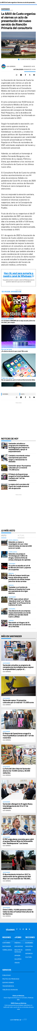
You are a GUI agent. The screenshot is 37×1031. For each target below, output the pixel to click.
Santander (5, 9)
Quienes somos (8, 982)
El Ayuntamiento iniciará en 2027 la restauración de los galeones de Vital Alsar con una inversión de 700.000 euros (17, 877)
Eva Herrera (10, 66)
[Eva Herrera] (3, 66)
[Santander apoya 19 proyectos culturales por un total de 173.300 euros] (4, 468)
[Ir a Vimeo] (26, 929)
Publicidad (6, 975)
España (28, 950)
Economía (29, 943)
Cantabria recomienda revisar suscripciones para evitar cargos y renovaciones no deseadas (19, 458)
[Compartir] (16, 75)
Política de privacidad (10, 979)
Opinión (17, 955)
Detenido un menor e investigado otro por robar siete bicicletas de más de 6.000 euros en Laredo (20, 545)
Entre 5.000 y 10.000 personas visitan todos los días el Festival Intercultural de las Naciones (18, 911)
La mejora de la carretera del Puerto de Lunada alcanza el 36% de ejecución (18, 486)
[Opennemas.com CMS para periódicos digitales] (18, 1019)
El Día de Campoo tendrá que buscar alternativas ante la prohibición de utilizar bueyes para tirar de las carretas (19, 578)
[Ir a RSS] (29, 929)
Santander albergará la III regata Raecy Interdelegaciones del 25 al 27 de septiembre (17, 806)
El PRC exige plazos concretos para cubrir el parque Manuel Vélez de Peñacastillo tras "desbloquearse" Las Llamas (18, 841)
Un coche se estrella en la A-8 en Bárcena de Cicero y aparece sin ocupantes (19, 567)
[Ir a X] (20, 929)
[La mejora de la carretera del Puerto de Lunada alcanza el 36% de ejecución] (4, 486)
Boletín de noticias (18, 951)
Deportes (29, 953)
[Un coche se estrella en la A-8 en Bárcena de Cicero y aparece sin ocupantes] (4, 566)
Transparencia (8, 986)
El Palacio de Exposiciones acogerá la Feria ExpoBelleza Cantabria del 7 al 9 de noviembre (18, 477)
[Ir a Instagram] (23, 929)
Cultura (28, 957)
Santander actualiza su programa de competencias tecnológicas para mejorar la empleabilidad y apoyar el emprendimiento (18, 447)
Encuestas (19, 946)
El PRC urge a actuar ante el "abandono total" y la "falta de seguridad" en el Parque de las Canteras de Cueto (19, 602)
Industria (29, 946)
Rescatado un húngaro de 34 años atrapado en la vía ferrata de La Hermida (19, 624)
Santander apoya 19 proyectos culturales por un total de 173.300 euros (19, 467)
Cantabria (5, 394)
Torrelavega (7, 950)
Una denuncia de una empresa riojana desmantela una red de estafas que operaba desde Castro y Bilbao (19, 613)
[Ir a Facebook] (16, 929)
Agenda (17, 943)
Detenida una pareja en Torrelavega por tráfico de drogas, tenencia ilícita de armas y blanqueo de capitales (19, 556)
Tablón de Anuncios (10, 989)
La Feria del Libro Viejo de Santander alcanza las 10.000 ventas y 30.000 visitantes (16, 770)
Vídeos (17, 962)
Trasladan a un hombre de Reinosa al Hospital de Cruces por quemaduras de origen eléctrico (19, 590)
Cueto (22, 394)
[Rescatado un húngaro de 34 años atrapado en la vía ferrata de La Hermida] (4, 623)
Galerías (18, 959)
